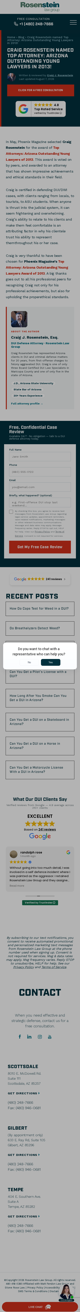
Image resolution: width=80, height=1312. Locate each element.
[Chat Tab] (40, 656)
